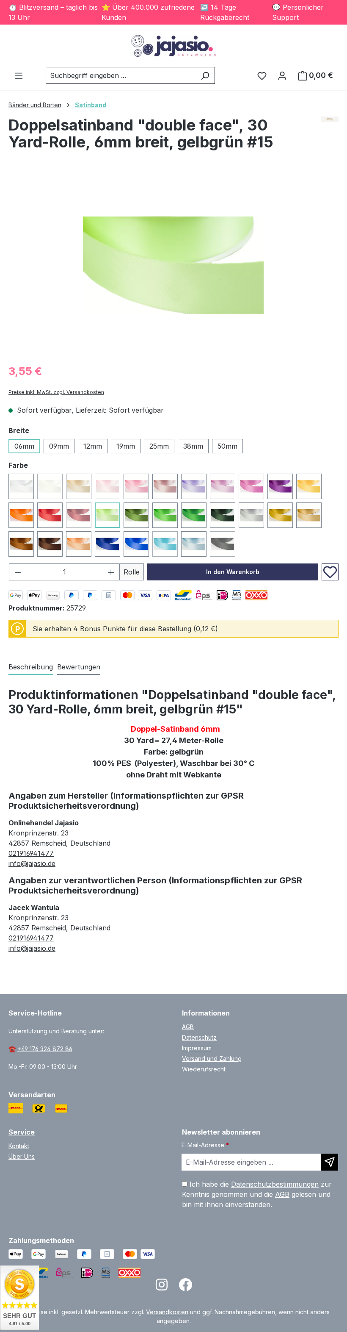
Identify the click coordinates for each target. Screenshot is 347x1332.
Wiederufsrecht (204, 1069)
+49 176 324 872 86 (44, 1048)
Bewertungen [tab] (78, 667)
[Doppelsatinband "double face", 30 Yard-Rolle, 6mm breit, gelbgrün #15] (173, 265)
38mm (193, 446)
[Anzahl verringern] (18, 571)
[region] (173, 265)
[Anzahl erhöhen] (111, 571)
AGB (188, 1026)
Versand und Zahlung (212, 1058)
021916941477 (31, 853)
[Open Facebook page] (185, 1287)
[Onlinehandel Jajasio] (330, 119)
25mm (159, 446)
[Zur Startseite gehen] (173, 46)
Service (21, 1132)
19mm (125, 446)
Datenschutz (199, 1037)
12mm (92, 446)
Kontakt (18, 1145)
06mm (24, 446)
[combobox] (121, 75)
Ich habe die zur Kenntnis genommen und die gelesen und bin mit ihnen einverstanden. (257, 1194)
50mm (227, 446)
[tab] (30, 667)
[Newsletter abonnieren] (329, 1162)
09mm (59, 446)
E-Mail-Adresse (205, 1145)
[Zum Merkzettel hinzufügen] (330, 571)
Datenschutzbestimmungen (275, 1184)
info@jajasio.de (31, 863)
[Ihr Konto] (282, 75)
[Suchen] (205, 75)
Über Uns (21, 1156)
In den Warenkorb (232, 571)
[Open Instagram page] (161, 1287)
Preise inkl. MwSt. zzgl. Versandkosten (56, 392)
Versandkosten (167, 1311)
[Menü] (18, 75)
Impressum (197, 1048)
